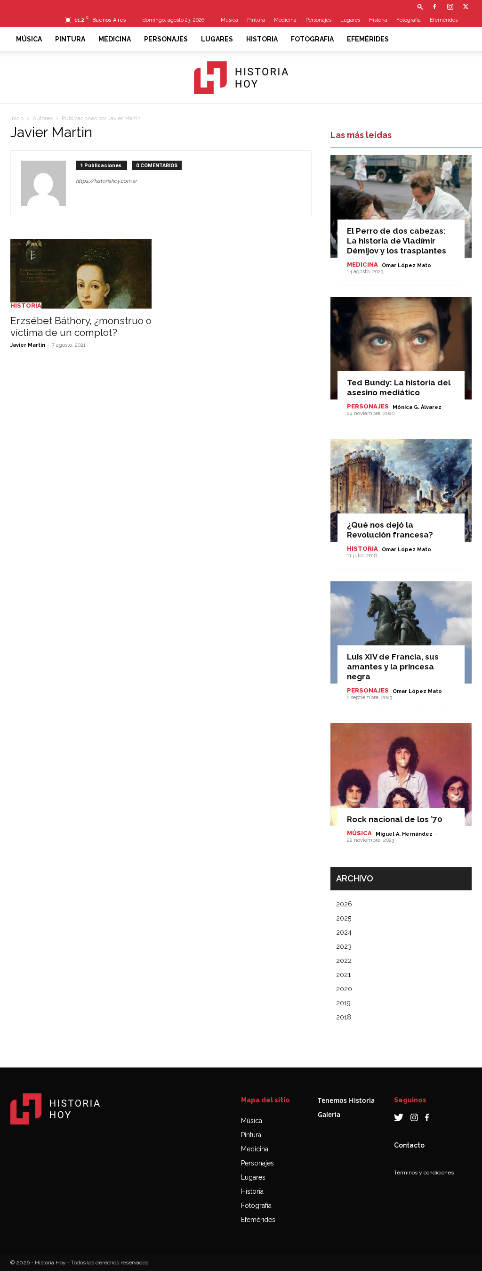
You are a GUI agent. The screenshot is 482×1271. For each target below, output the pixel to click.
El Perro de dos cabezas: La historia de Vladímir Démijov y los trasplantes (396, 240)
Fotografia (408, 20)
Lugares (350, 20)
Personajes (318, 20)
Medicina (285, 20)
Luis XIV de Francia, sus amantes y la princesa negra (393, 666)
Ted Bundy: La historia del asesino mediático (398, 387)
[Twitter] (465, 6)
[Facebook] (434, 6)
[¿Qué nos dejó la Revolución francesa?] (401, 490)
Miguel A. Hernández (404, 834)
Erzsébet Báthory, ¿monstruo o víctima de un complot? (81, 326)
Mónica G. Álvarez (417, 407)
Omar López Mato (406, 265)
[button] (420, 6)
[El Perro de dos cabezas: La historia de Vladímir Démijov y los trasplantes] (401, 206)
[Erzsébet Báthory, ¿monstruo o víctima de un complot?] (81, 274)
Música (229, 20)
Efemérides (444, 20)
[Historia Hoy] (241, 77)
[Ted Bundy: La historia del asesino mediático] (401, 348)
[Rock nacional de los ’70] (401, 774)
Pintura (256, 20)
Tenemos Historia (346, 1100)
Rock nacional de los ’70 (394, 819)
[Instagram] (450, 6)
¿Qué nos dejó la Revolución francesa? (390, 529)
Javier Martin (27, 345)
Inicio (17, 118)
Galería (329, 1114)
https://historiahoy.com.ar (106, 181)
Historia (378, 20)
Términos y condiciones (424, 1172)
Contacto (409, 1145)
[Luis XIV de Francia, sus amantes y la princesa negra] (401, 632)
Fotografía (256, 1205)
